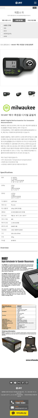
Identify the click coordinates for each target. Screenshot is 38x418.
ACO (5, 31)
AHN (5, 36)
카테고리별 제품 (32, 20)
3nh (5, 28)
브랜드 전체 (7, 25)
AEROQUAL (8, 34)
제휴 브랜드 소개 (6, 20)
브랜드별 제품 (19, 20)
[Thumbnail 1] (6, 91)
